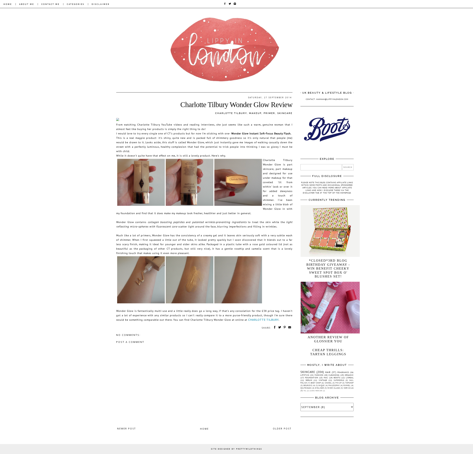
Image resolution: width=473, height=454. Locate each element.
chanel (328, 383)
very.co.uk (349, 388)
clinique (320, 385)
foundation (311, 377)
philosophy (334, 385)
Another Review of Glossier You (328, 339)
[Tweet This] (279, 327)
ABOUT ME (26, 4)
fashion (319, 375)
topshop (349, 383)
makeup (255, 113)
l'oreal (350, 377)
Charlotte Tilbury (231, 113)
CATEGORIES (75, 4)
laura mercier (315, 391)
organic (349, 375)
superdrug (339, 380)
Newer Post (126, 428)
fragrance (343, 372)
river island (334, 388)
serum (309, 380)
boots (337, 377)
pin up (339, 383)
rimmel (347, 385)
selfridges (306, 388)
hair (328, 372)
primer (269, 113)
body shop (316, 383)
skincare (284, 113)
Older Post (282, 428)
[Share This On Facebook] (274, 327)
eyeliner (319, 388)
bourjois (308, 385)
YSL (305, 391)
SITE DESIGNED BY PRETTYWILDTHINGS (236, 449)
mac (326, 377)
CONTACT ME (50, 4)
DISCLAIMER (101, 4)
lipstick (304, 375)
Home (204, 428)
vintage (323, 380)
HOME (8, 4)
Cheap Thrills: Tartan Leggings (328, 352)
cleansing (334, 375)
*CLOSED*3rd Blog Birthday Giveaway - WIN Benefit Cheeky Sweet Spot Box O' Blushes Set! (328, 268)
